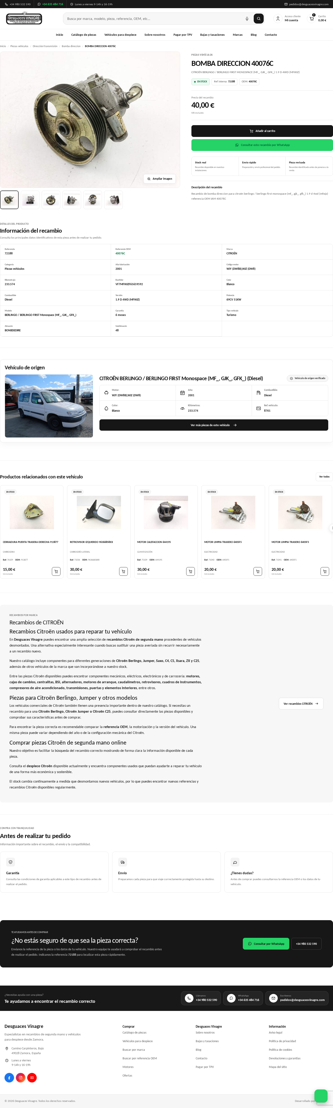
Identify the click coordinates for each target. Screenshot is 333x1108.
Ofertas (127, 1075)
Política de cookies (280, 1050)
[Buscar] (259, 19)
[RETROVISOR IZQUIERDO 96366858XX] (99, 512)
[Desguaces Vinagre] (24, 18)
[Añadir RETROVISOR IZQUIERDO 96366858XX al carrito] (123, 571)
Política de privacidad (282, 1041)
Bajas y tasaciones (212, 35)
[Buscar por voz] (247, 18)
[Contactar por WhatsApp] (321, 1096)
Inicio (59, 35)
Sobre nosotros (155, 35)
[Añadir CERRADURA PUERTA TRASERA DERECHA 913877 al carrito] (56, 571)
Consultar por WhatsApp (269, 944)
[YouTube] (32, 1077)
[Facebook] (9, 1077)
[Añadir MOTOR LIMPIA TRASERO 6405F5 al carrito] (257, 571)
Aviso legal (275, 1032)
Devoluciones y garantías (284, 1058)
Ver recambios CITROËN (298, 703)
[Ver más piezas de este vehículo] (49, 406)
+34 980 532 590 (306, 944)
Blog (254, 35)
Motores (128, 1067)
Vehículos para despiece (120, 35)
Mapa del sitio (278, 1067)
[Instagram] (20, 1077)
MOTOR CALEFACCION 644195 (154, 542)
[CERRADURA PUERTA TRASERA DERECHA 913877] (31, 512)
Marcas (238, 35)
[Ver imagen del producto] (9, 200)
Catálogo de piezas (83, 35)
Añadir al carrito (265, 131)
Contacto (271, 35)
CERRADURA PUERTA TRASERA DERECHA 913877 (30, 542)
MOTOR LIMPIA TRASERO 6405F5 (223, 542)
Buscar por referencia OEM (140, 1058)
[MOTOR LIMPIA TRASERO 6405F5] (233, 512)
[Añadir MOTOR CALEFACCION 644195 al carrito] (190, 571)
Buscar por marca (134, 1050)
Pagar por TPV (183, 35)
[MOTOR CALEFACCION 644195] (166, 512)
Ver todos (324, 476)
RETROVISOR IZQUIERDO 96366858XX (91, 542)
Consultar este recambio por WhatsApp (265, 145)
